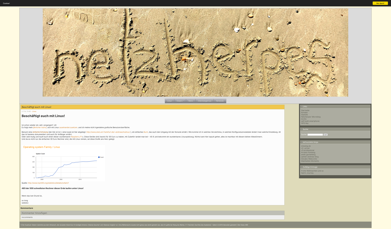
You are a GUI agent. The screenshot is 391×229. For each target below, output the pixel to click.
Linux (34, 111)
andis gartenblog (308, 154)
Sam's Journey (307, 173)
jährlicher (37, 127)
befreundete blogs (310, 142)
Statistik (304, 115)
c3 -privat (305, 148)
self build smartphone (310, 121)
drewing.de (306, 146)
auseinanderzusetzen (68, 127)
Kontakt (304, 112)
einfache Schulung (40, 132)
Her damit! (380, 3)
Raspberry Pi (76, 137)
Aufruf (43, 127)
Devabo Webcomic (309, 159)
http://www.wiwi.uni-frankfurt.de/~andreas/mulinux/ (108, 132)
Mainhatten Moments (310, 161)
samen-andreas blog (310, 157)
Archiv (304, 119)
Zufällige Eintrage (309, 167)
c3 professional (307, 150)
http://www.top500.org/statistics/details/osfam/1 (48, 183)
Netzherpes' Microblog (311, 117)
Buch (146, 132)
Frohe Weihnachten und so (312, 171)
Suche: (305, 129)
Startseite (305, 110)
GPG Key (305, 123)
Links (304, 106)
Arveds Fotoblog (308, 152)
